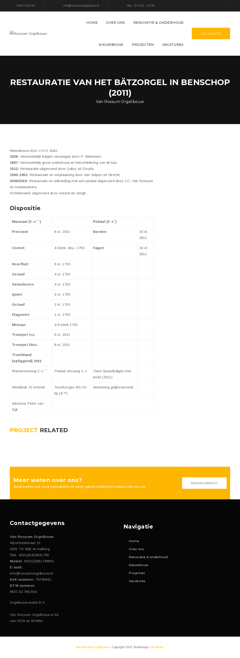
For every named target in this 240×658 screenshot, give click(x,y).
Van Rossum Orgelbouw (92, 647)
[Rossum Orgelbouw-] (29, 33)
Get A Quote (211, 33)
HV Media (156, 647)
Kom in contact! (204, 483)
